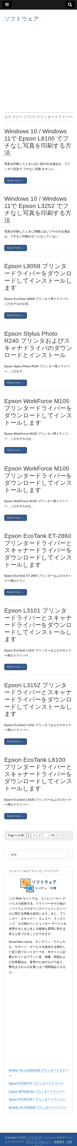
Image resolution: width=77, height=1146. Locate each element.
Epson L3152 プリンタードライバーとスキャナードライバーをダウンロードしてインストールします (38, 699)
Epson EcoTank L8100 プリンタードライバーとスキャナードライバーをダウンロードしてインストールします (38, 774)
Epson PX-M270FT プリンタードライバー (37, 1099)
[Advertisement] (38, 66)
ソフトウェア (21, 19)
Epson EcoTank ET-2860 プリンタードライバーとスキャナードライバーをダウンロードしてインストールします (38, 550)
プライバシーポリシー (38, 1141)
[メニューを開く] (7, 4)
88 (52, 835)
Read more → (15, 180)
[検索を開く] (70, 4)
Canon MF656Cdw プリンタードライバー (37, 1091)
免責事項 (59, 1141)
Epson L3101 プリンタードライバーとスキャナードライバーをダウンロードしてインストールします (38, 624)
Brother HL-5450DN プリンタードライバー (38, 1107)
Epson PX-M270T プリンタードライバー (36, 1083)
